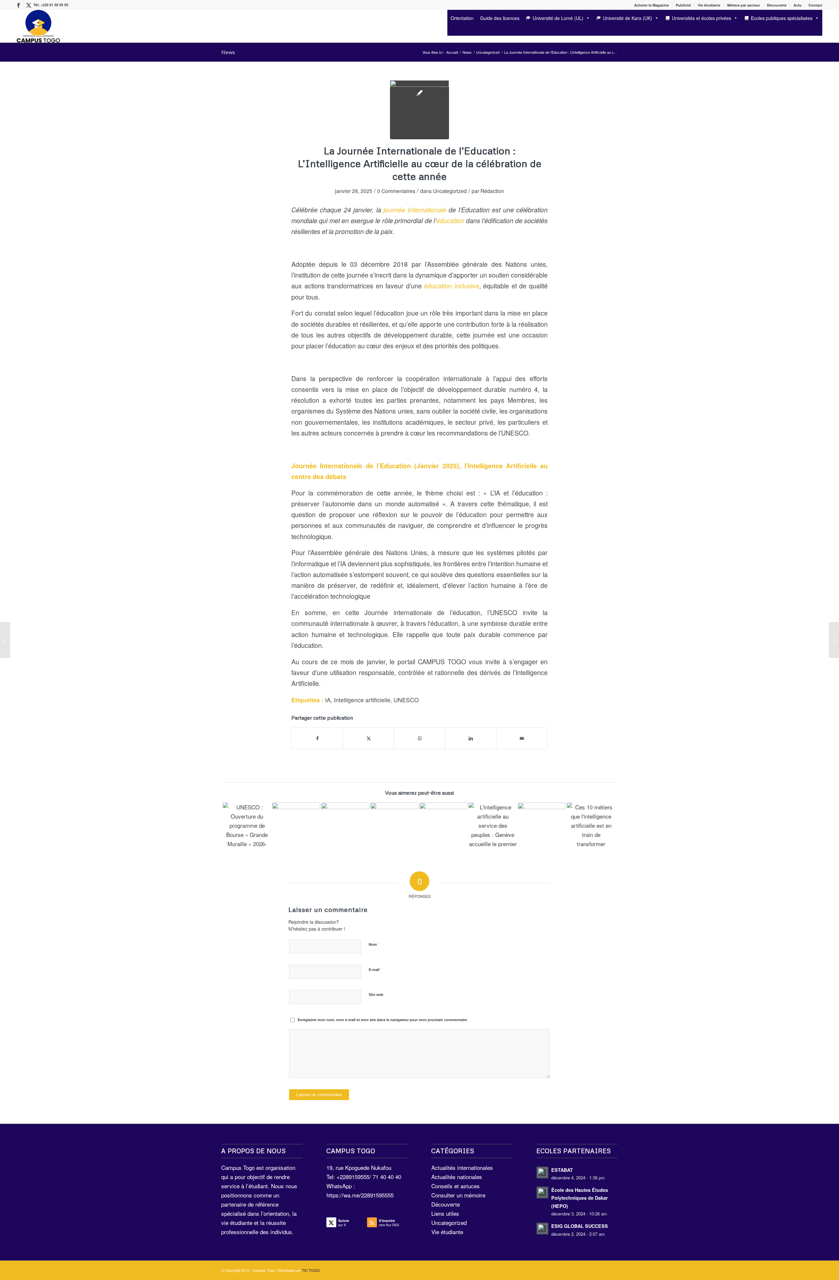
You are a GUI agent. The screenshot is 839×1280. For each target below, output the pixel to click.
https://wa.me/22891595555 (360, 1195)
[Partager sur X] (368, 738)
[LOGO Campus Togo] (38, 26)
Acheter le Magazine (651, 5)
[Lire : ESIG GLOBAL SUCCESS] (542, 1228)
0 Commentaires (396, 190)
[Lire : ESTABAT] (542, 1172)
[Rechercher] (449, 30)
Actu (797, 5)
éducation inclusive (451, 285)
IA (328, 700)
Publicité (683, 5)
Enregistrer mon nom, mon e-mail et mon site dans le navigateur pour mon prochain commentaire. (383, 1019)
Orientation (462, 18)
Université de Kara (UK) (627, 18)
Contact (815, 5)
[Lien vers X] (28, 5)
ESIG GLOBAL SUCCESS (579, 1226)
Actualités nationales (456, 1177)
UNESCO (406, 700)
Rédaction (492, 190)
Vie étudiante (709, 5)
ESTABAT (562, 1170)
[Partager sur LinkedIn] (470, 738)
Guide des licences (499, 18)
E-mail (375, 969)
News (228, 52)
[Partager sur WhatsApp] (419, 738)
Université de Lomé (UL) (558, 18)
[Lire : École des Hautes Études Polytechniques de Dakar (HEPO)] (542, 1192)
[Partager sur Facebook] (317, 738)
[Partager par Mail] (522, 738)
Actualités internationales (462, 1167)
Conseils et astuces (455, 1186)
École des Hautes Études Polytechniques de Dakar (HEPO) (579, 1198)
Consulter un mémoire (458, 1195)
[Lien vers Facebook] (18, 5)
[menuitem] (652, 5)
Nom (374, 944)
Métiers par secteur (743, 5)
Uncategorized (450, 190)
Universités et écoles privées (701, 18)
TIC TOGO (311, 1270)
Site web (376, 994)
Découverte (777, 5)
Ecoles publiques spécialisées (781, 18)
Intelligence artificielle (362, 700)
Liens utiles (445, 1213)
